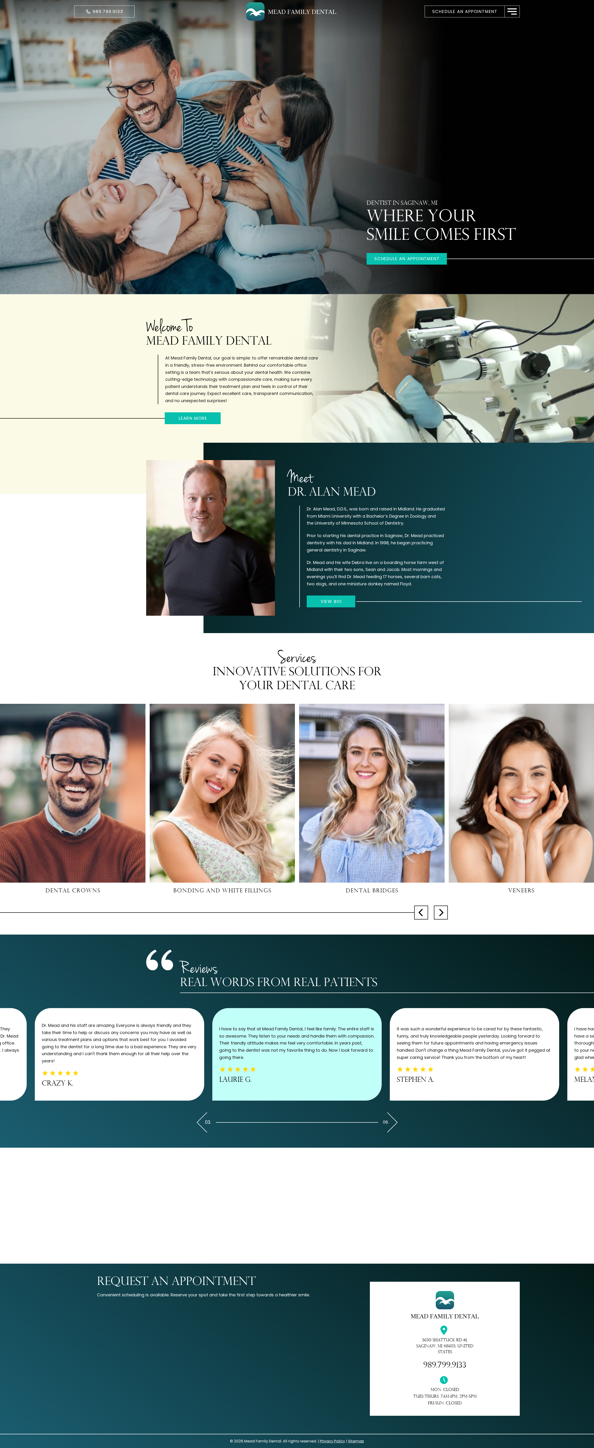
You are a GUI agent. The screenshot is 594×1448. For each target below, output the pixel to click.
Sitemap (356, 1441)
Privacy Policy (332, 1441)
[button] (512, 11)
